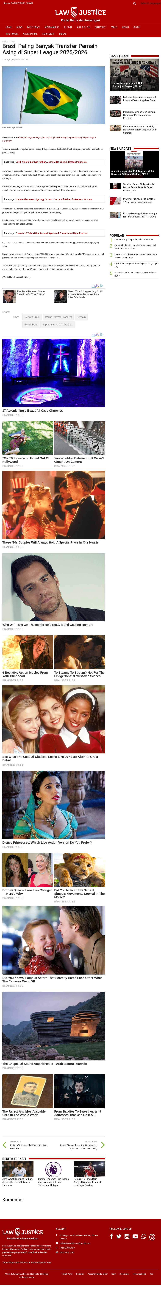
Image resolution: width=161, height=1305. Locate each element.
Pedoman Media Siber (98, 1274)
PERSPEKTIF (48, 34)
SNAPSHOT (101, 27)
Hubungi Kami (139, 1274)
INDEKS (63, 34)
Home (5, 42)
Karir (113, 1274)
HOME (9, 27)
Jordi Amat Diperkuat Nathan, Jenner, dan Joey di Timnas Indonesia (51, 162)
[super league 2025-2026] (57, 324)
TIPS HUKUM (12, 34)
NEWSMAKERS (52, 27)
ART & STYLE (83, 27)
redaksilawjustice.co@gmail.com (75, 1243)
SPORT (137, 27)
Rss (151, 1274)
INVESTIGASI (33, 27)
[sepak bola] (30, 324)
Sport (13, 42)
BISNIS (125, 27)
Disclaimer (124, 1274)
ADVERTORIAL (30, 34)
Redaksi (80, 1274)
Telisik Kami (67, 1274)
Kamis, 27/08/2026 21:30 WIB (18, 3)
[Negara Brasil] (32, 317)
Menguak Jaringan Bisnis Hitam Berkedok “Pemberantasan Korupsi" (139, 115)
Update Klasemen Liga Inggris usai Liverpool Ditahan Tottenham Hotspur (54, 199)
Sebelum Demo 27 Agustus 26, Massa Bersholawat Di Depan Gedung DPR (139, 187)
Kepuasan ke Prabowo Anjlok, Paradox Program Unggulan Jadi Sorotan (139, 129)
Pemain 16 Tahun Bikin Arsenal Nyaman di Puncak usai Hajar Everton (51, 233)
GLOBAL (68, 27)
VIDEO (114, 27)
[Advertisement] (134, 303)
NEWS (19, 27)
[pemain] (81, 317)
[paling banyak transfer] (58, 317)
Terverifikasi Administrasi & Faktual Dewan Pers (26, 1262)
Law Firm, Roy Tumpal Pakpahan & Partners (133, 239)
